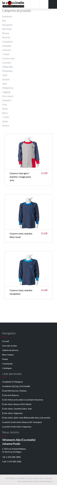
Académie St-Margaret (12, 381)
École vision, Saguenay (12, 413)
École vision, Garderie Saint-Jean (17, 408)
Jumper (6, 79)
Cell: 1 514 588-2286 (11, 461)
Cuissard (6, 62)
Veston (5, 125)
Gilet (4, 75)
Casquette (7, 41)
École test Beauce (10, 395)
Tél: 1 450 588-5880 (11, 457)
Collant (6, 54)
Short (5, 112)
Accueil (5, 341)
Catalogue (7, 368)
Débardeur (7, 66)
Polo (4, 104)
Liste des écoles (9, 345)
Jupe (4, 83)
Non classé (7, 96)
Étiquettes (7, 70)
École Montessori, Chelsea (14, 390)
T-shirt (5, 117)
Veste (5, 121)
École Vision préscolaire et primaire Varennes (22, 399)
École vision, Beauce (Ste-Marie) (16, 404)
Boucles (6, 37)
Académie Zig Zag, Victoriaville (16, 386)
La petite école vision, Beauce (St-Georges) (22, 422)
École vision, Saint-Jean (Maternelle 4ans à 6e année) (26, 417)
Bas (4, 20)
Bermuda (6, 29)
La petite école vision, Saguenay (16, 426)
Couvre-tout (8, 58)
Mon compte (8, 354)
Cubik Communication (43, 481)
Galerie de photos (10, 350)
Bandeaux (7, 16)
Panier (5, 359)
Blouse (5, 33)
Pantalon (6, 100)
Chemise (6, 49)
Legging (6, 91)
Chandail (6, 45)
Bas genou (7, 24)
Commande (7, 363)
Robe (5, 108)
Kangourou (7, 87)
